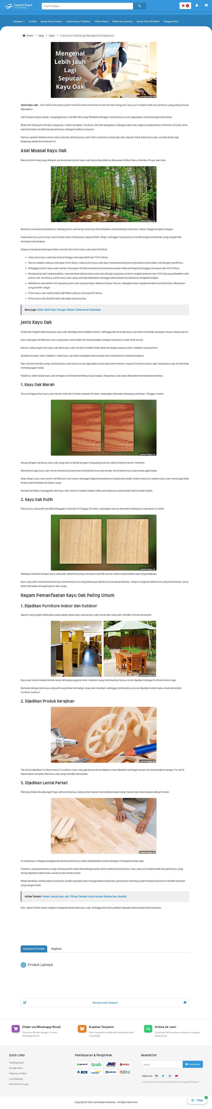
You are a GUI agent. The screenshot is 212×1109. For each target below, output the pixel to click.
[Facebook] (156, 1075)
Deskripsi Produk (34, 949)
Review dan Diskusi (105, 1002)
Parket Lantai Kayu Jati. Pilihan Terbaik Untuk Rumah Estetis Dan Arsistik (84, 896)
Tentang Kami (16, 1062)
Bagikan (56, 949)
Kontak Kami (16, 1068)
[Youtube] (176, 1075)
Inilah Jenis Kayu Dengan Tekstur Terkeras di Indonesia (69, 309)
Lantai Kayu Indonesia (104, 1102)
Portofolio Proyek (19, 1084)
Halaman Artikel (17, 1073)
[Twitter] (163, 1075)
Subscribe (194, 1064)
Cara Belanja (16, 1078)
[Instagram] (169, 1075)
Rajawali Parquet (190, 1082)
